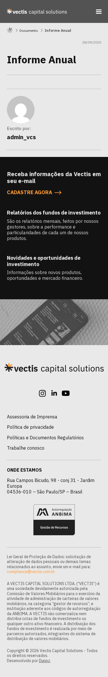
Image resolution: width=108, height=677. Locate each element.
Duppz (44, 660)
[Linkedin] (54, 393)
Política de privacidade (30, 427)
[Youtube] (65, 393)
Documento (29, 30)
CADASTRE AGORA (29, 192)
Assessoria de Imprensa (32, 417)
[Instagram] (42, 393)
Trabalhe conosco (25, 448)
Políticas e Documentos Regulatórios (45, 437)
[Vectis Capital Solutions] (37, 11)
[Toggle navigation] (98, 11)
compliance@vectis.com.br (31, 571)
